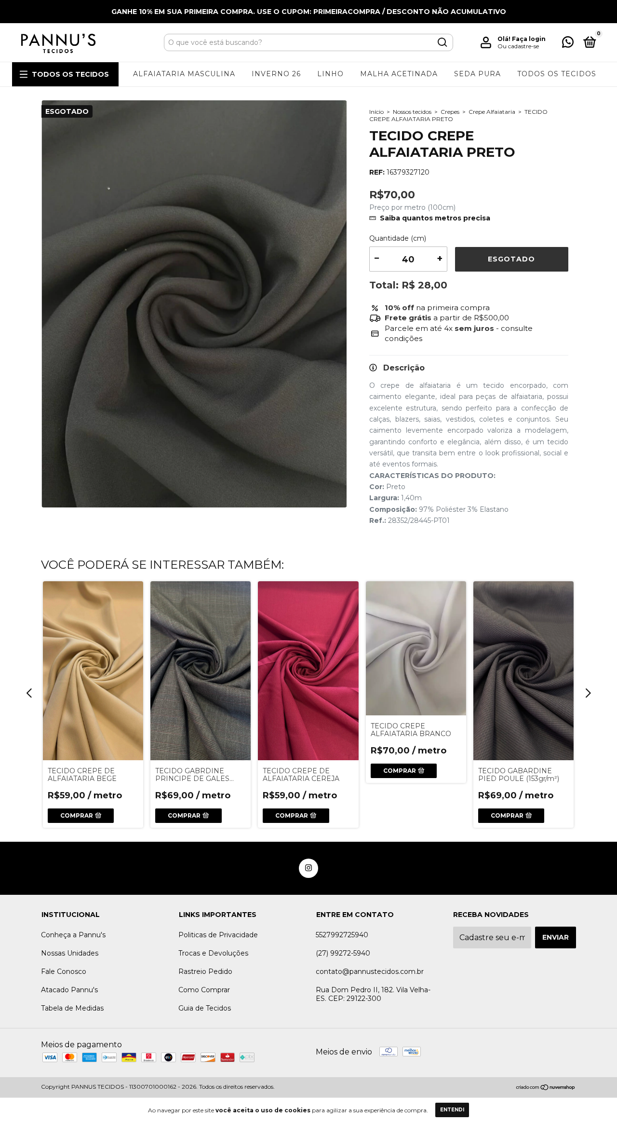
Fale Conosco (63, 971)
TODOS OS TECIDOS (70, 74)
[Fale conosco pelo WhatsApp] (567, 44)
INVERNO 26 (276, 73)
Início (376, 111)
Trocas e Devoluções (213, 953)
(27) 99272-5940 (343, 953)
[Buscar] (442, 42)
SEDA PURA (477, 73)
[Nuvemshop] (546, 1088)
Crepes (450, 111)
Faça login (529, 38)
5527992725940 (342, 934)
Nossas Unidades (69, 953)
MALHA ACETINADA (399, 73)
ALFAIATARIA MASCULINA (184, 73)
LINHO (330, 73)
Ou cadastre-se (518, 46)
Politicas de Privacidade (218, 934)
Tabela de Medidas (72, 1008)
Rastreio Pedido (205, 971)
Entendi (452, 1110)
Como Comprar (204, 989)
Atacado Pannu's (69, 989)
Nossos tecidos (412, 111)
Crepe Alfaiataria (492, 111)
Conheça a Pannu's (73, 934)
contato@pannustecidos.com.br (370, 971)
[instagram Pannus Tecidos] (308, 868)
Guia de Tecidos (204, 1008)
